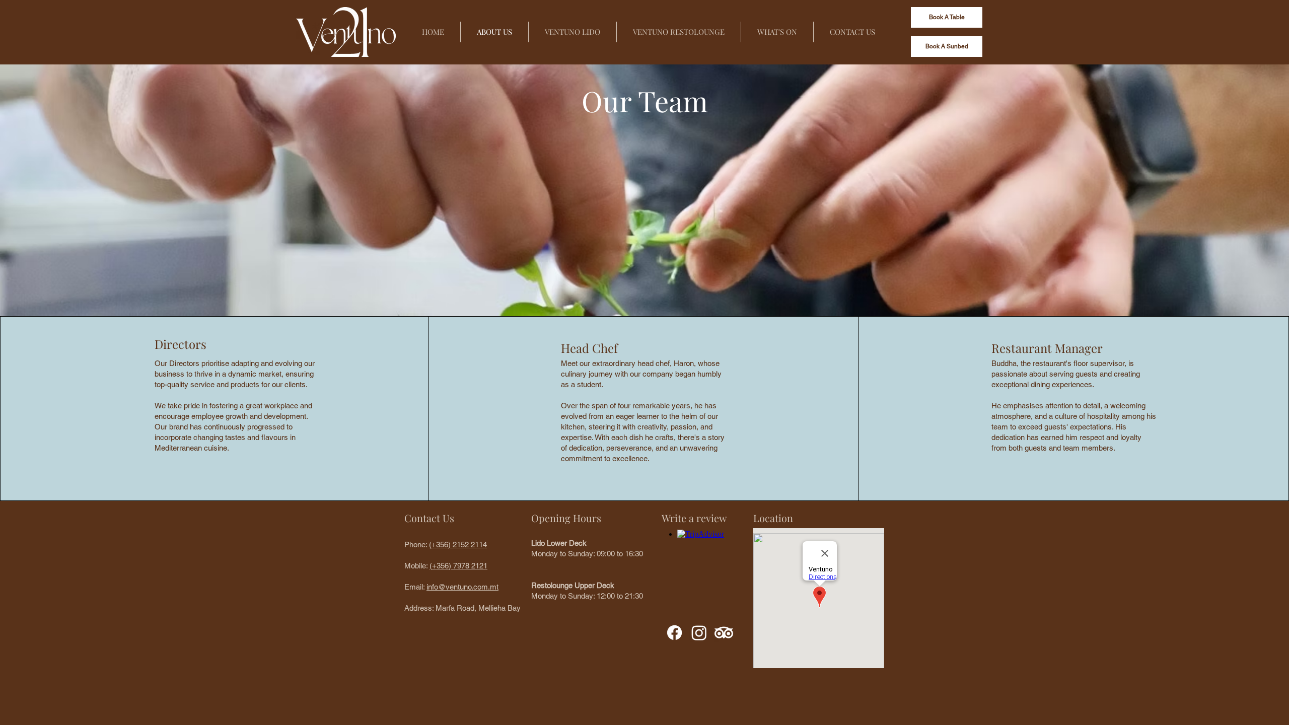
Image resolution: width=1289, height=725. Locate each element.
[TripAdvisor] (724, 632)
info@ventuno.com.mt (462, 587)
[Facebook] (674, 632)
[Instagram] (699, 632)
